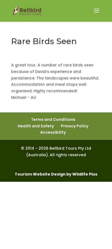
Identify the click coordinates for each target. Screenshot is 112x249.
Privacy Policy (74, 126)
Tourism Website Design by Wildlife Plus (56, 174)
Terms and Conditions (53, 119)
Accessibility (53, 132)
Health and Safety (36, 126)
